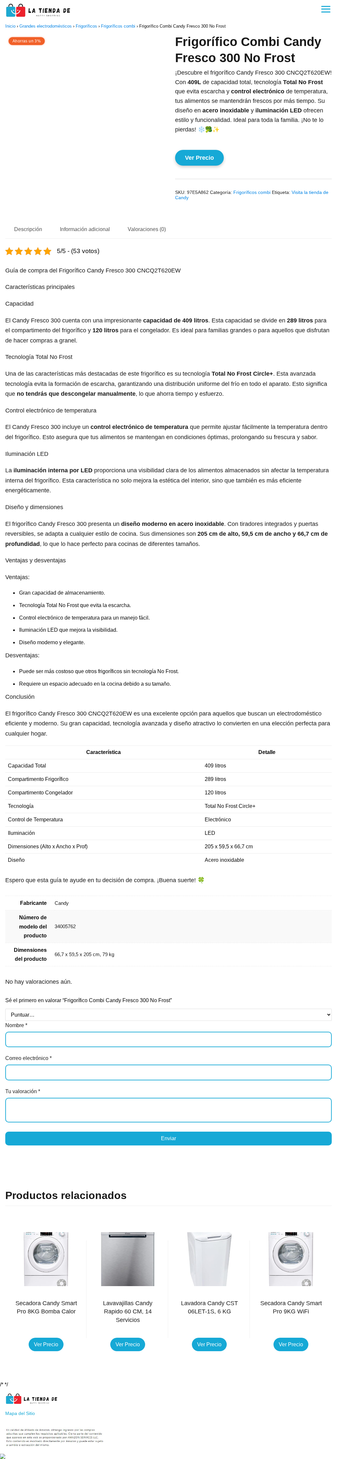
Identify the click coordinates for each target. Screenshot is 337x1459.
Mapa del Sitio (20, 1413)
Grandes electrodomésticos (45, 26)
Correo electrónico (28, 1058)
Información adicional (85, 229)
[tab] (28, 229)
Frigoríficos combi (118, 26)
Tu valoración (22, 1091)
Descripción (28, 229)
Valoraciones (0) (147, 229)
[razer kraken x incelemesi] (168, 1456)
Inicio (10, 26)
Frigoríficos (86, 26)
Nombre (16, 1025)
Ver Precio (199, 157)
